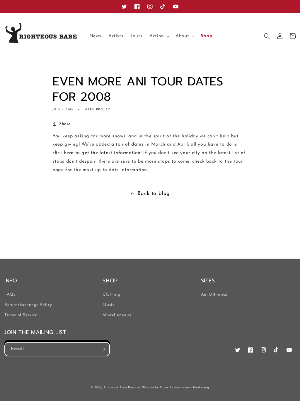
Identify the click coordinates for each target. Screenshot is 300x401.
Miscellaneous (117, 315)
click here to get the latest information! (97, 153)
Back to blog (153, 193)
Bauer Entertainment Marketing (184, 387)
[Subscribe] (102, 349)
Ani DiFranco (214, 294)
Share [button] (65, 124)
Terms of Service (20, 315)
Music (108, 305)
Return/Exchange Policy (28, 305)
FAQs (9, 294)
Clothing (111, 294)
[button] (159, 36)
